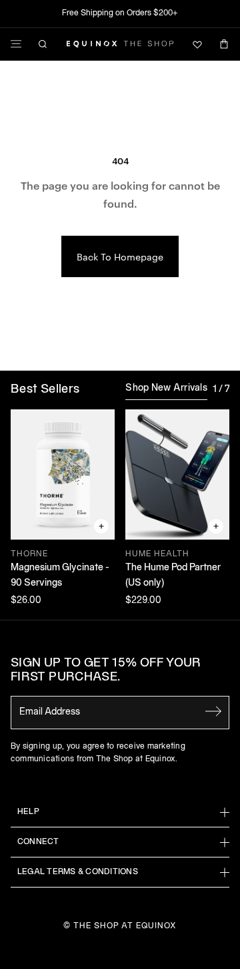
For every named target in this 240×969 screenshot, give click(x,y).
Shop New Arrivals (166, 388)
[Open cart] (224, 44)
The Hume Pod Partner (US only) (173, 575)
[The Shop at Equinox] (120, 44)
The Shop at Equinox (125, 926)
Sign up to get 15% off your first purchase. (106, 671)
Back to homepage (120, 256)
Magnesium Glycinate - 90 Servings (60, 575)
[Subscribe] (213, 711)
